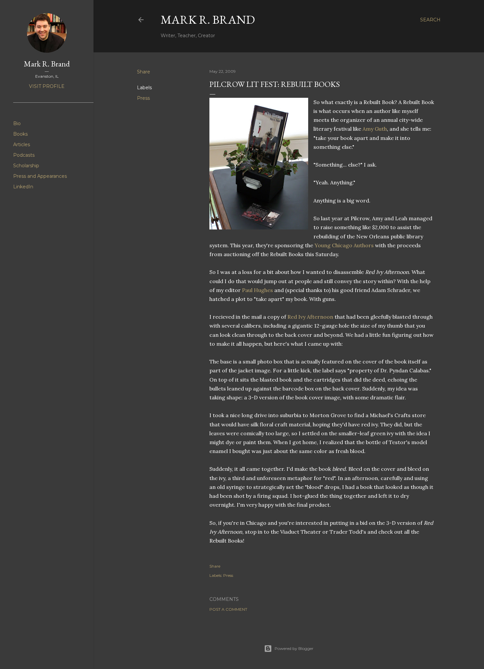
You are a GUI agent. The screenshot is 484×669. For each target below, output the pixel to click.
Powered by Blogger (294, 648)
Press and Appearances (40, 176)
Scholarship (26, 166)
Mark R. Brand (208, 19)
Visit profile (47, 86)
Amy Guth (375, 128)
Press (143, 98)
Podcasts (24, 155)
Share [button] (143, 72)
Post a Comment (228, 609)
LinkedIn (23, 187)
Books (20, 134)
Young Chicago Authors (344, 245)
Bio (17, 123)
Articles (21, 144)
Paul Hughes (258, 290)
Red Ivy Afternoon (311, 316)
